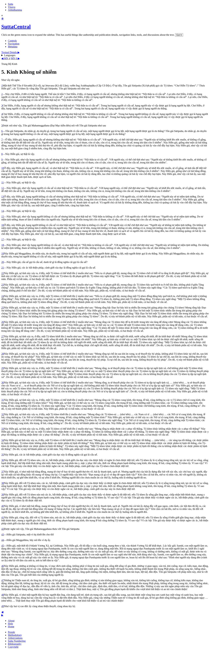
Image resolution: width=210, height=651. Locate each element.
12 (2, 188)
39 (2, 494)
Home (11, 626)
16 (2, 225)
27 (2, 336)
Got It (179, 35)
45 (2, 545)
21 (2, 267)
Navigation (13, 43)
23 (2, 284)
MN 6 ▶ (15, 58)
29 (2, 368)
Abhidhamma (15, 10)
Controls (12, 40)
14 (2, 211)
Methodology (15, 635)
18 (2, 245)
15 (2, 216)
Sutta (10, 4)
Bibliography (14, 643)
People (11, 632)
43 (2, 534)
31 (2, 400)
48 (2, 594)
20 (2, 262)
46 (2, 566)
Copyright (13, 646)
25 (2, 307)
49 (2, 606)
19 (2, 253)
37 (2, 471)
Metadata (12, 46)
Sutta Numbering (17, 641)
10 (2, 168)
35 (2, 454)
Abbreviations (15, 638)
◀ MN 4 (5, 58)
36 (2, 460)
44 (2, 540)
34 (2, 440)
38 (2, 483)
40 (2, 506)
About (11, 620)
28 (2, 353)
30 (2, 382)
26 (2, 322)
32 (2, 414)
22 (2, 273)
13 (2, 196)
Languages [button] (9, 55)
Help (10, 623)
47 (2, 580)
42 (2, 529)
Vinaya (11, 7)
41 (2, 517)
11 (2, 182)
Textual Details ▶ (10, 52)
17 (2, 239)
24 (2, 296)
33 (2, 428)
